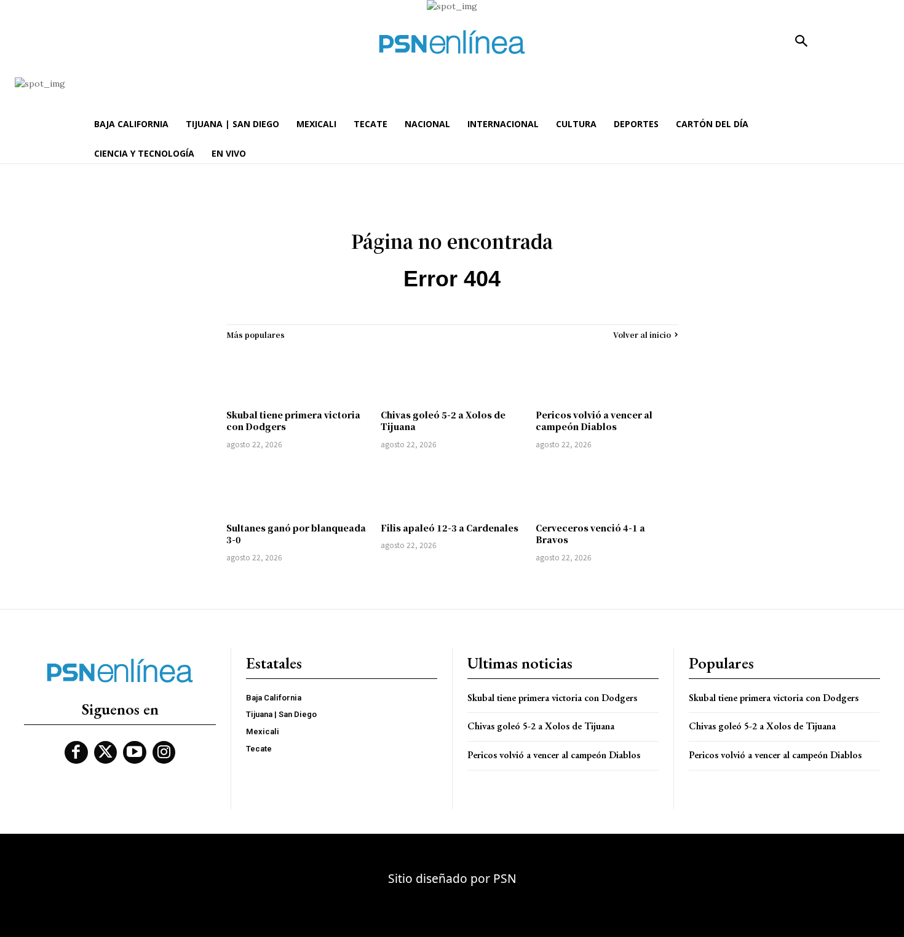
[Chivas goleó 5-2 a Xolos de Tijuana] (452, 374)
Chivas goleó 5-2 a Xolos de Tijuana (443, 421)
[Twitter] (105, 752)
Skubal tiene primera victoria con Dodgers (293, 421)
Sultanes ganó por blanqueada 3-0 (296, 534)
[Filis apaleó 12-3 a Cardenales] (452, 487)
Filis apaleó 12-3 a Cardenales (449, 528)
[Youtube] (134, 752)
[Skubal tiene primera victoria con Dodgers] (297, 374)
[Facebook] (76, 752)
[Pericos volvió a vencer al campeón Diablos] (607, 374)
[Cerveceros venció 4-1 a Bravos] (607, 487)
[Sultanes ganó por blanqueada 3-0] (297, 487)
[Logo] (452, 42)
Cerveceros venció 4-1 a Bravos (590, 534)
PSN (505, 878)
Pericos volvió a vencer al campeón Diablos (594, 421)
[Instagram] (164, 752)
